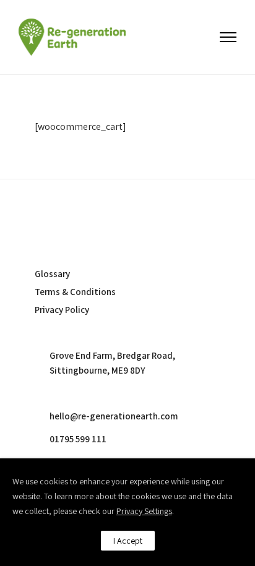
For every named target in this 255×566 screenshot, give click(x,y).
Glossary (52, 274)
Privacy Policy (62, 309)
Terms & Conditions (75, 292)
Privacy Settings (144, 511)
